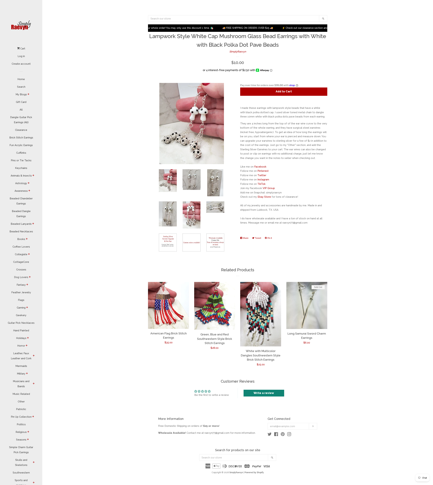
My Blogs (21, 94)
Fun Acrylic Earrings (21, 145)
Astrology (21, 183)
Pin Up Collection (21, 416)
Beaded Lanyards (21, 223)
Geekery (21, 315)
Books (21, 239)
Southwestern (21, 472)
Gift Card (21, 102)
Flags (21, 300)
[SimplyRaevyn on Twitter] (270, 434)
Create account (21, 63)
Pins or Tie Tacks (21, 160)
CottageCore (21, 261)
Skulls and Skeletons (21, 462)
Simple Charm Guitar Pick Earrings (21, 450)
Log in (21, 56)
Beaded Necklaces (21, 231)
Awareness (21, 190)
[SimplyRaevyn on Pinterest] (283, 434)
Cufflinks (21, 152)
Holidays (21, 338)
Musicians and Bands (21, 384)
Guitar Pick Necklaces (21, 322)
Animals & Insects (21, 175)
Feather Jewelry (21, 292)
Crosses (21, 269)
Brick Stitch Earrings (21, 137)
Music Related (21, 393)
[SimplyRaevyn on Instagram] (289, 434)
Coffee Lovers (21, 246)
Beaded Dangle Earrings (21, 214)
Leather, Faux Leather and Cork (21, 356)
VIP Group (269, 188)
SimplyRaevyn (237, 51)
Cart (22, 48)
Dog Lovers (21, 277)
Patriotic (21, 409)
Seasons (21, 439)
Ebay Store (264, 196)
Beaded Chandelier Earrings (21, 201)
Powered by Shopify (254, 472)
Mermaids (21, 366)
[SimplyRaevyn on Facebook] (276, 434)
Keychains (21, 168)
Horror (21, 345)
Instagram (263, 179)
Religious (21, 432)
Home (21, 79)
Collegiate (21, 254)
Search (21, 86)
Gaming (21, 307)
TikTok (261, 183)
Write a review (264, 393)
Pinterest (263, 170)
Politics (21, 424)
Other (21, 401)
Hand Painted (21, 330)
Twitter (261, 175)
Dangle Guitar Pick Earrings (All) (21, 120)
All (21, 109)
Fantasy (21, 284)
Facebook (260, 166)
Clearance (21, 129)
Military (21, 373)
